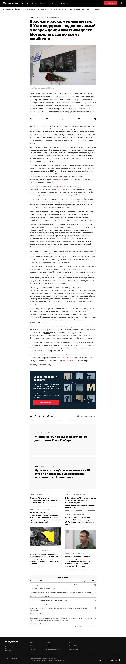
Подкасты (64, 3)
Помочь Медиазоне (46, 402)
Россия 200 (73, 646)
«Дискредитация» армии (58, 9)
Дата (57, 3)
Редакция (33, 649)
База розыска (73, 649)
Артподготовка (43, 9)
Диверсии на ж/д (74, 9)
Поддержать (111, 3)
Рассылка (48, 646)
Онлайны (42, 3)
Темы (32, 642)
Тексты (50, 3)
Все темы (96, 9)
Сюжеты (33, 3)
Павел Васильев (54, 17)
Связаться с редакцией (88, 416)
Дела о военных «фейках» (11, 9)
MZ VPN (71, 642)
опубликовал (60, 186)
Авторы (32, 646)
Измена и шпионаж (29, 9)
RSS (48, 642)
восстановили (69, 360)
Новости (24, 3)
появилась (57, 179)
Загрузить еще (63, 577)
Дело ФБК (85, 9)
